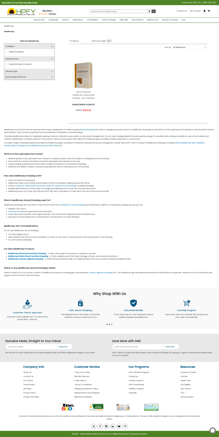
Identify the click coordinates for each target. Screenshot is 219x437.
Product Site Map (31, 397)
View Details (91, 116)
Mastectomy (153, 19)
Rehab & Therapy (170, 19)
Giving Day (133, 376)
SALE (184, 19)
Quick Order (76, 116)
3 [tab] (112, 324)
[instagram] (106, 426)
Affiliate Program (136, 388)
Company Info (33, 367)
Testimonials (29, 384)
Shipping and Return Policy (86, 388)
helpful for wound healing (72, 205)
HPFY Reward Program (139, 372)
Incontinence (137, 19)
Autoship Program (186, 310)
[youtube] (118, 426)
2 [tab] (109, 324)
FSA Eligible (185, 384)
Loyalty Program (136, 380)
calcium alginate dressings (101, 272)
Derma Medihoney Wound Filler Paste (41, 145)
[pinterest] (125, 426)
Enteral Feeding (109, 19)
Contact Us (182, 11)
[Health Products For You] (21, 11)
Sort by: (168, 47)
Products (74, 41)
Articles (184, 376)
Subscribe (63, 346)
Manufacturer (12, 58)
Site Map (27, 388)
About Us (27, 372)
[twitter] (93, 426)
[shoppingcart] (208, 11)
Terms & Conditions (83, 384)
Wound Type (11, 71)
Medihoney (9, 31)
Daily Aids (123, 19)
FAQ (182, 392)
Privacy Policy (29, 392)
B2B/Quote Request (83, 397)
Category (10, 46)
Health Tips (186, 380)
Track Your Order (82, 372)
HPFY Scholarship (136, 384)
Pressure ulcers (15, 211)
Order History (80, 380)
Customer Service (87, 367)
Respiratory (78, 19)
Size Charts (186, 388)
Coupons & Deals (188, 372)
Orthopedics (92, 19)
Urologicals (53, 19)
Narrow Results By (29, 40)
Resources (187, 367)
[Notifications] (204, 11)
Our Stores (28, 380)
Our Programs (139, 367)
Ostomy (65, 19)
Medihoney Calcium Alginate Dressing (25, 259)
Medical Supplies (16, 51)
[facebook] (100, 426)
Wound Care (39, 19)
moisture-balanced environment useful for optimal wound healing (45, 185)
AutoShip (133, 392)
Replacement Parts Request (87, 392)
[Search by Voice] (149, 11)
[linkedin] (112, 426)
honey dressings (87, 129)
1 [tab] (107, 324)
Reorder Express (81, 376)
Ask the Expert (187, 397)
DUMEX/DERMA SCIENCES (20, 64)
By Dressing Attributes (16, 77)
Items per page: (99, 41)
